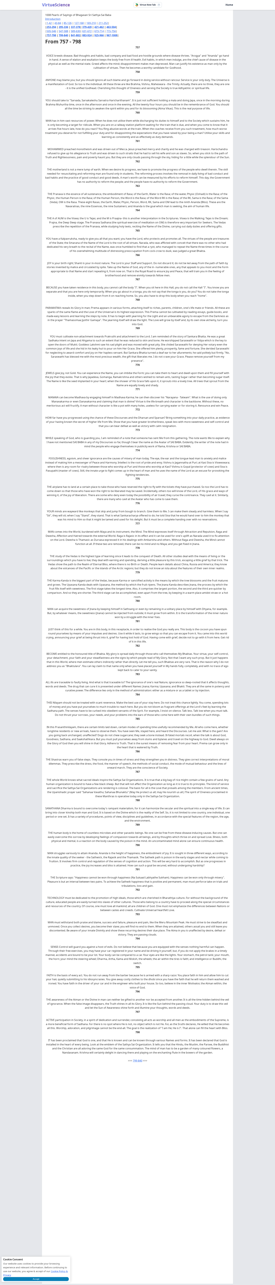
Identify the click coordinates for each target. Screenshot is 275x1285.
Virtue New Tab (148, 4)
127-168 (79, 23)
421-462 (99, 27)
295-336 (63, 27)
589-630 (75, 31)
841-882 (75, 35)
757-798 (51, 35)
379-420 (87, 27)
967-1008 (111, 35)
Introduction (52, 19)
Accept (36, 1279)
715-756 (111, 31)
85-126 (68, 23)
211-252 (103, 23)
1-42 (49, 23)
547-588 (63, 31)
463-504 (111, 27)
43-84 (57, 23)
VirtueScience (56, 5)
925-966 (99, 35)
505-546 (51, 31)
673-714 (99, 31)
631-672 (87, 31)
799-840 (63, 35)
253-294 (51, 27)
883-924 (87, 35)
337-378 (75, 27)
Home (229, 5)
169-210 (91, 23)
